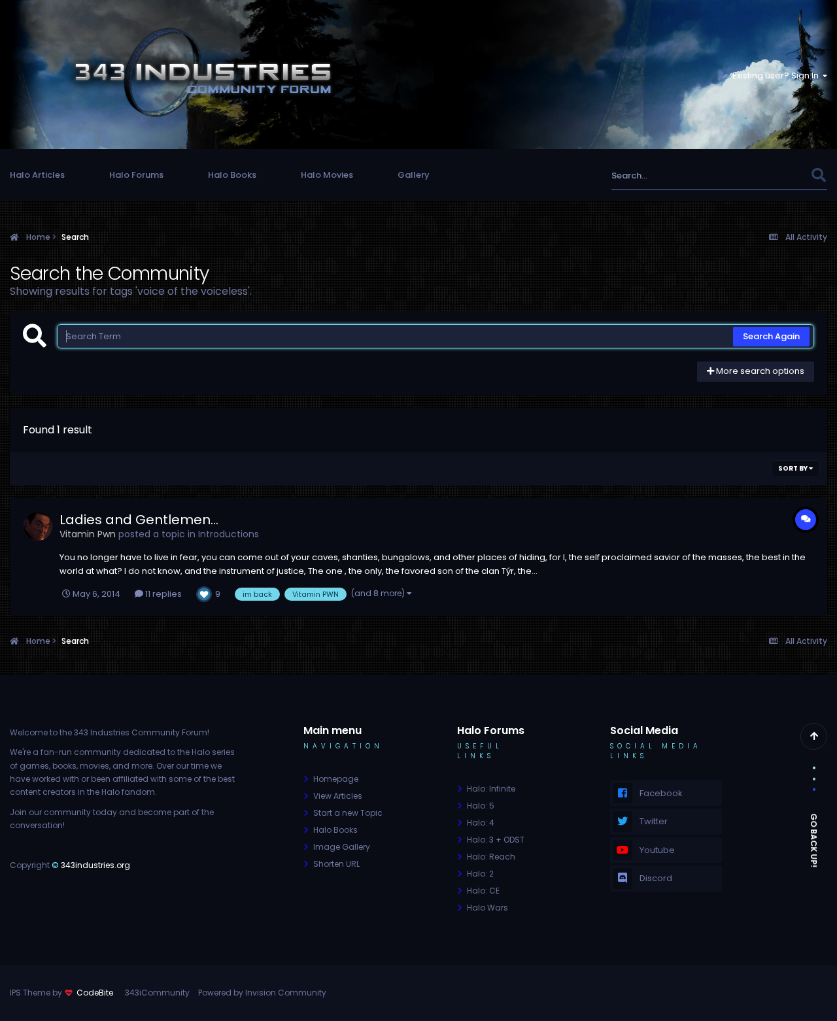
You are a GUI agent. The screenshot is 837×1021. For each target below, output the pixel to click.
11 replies (162, 594)
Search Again (771, 336)
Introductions (228, 534)
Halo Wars (487, 907)
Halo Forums (136, 175)
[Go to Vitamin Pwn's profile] (38, 526)
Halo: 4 (480, 822)
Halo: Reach (491, 856)
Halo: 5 (480, 805)
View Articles (337, 795)
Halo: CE (483, 890)
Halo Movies (327, 175)
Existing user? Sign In (777, 75)
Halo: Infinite (491, 788)
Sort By (793, 468)
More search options (759, 371)
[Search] (818, 175)
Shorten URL (336, 863)
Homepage (335, 778)
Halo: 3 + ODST (495, 839)
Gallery (414, 175)
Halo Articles (37, 175)
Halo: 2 (480, 873)
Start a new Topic (348, 812)
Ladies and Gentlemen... (139, 519)
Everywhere (770, 175)
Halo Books (232, 175)
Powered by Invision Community (262, 992)
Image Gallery (341, 846)
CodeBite (95, 992)
